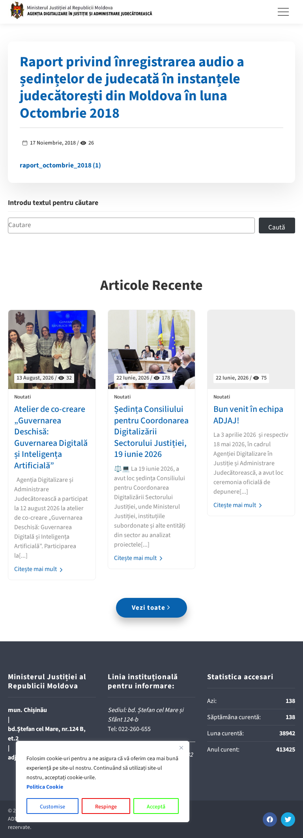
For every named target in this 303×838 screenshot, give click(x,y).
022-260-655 (134, 729)
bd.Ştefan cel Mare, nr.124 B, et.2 (47, 734)
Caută (276, 227)
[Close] (181, 747)
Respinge (106, 807)
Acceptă (156, 807)
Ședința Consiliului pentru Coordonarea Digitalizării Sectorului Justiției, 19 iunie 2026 (151, 432)
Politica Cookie (44, 787)
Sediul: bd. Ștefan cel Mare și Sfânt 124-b (145, 715)
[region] (102, 781)
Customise (52, 807)
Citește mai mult (36, 569)
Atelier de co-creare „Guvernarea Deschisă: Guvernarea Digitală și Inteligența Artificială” (51, 438)
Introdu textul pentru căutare (53, 203)
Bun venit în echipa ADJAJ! (248, 415)
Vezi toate (148, 608)
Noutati (22, 397)
